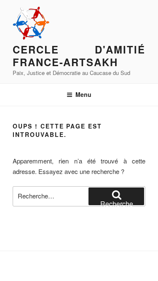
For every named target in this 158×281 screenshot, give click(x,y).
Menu (83, 94)
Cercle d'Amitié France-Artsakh (79, 55)
